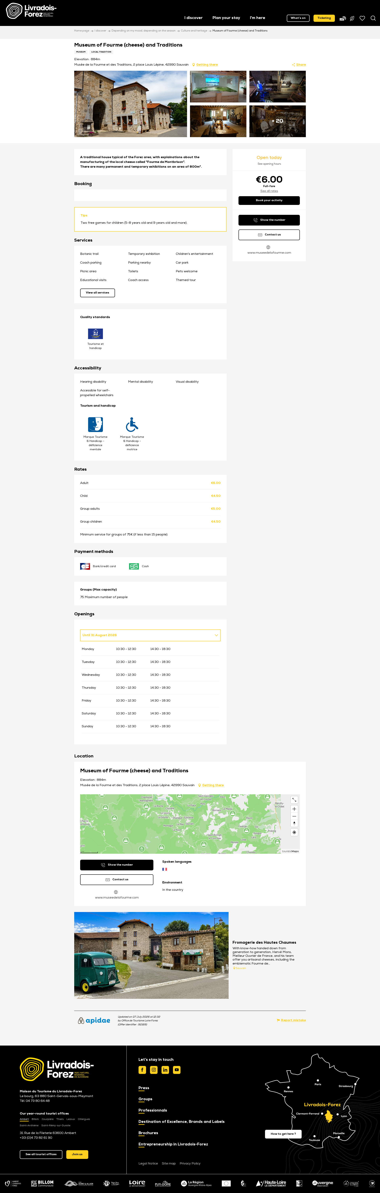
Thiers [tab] (60, 1119)
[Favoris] (363, 18)
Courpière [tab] (47, 1119)
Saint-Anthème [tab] (29, 1125)
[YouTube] (176, 1070)
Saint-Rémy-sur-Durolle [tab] (55, 1125)
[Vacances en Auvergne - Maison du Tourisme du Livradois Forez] (31, 11)
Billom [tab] (35, 1119)
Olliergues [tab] (84, 1119)
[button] (193, 18)
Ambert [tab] (24, 1119)
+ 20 (277, 121)
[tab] (146, 635)
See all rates (269, 191)
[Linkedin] (165, 1070)
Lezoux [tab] (70, 1119)
